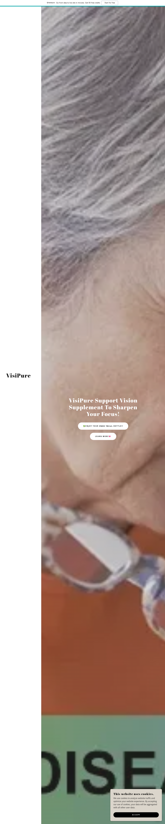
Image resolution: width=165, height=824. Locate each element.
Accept (136, 815)
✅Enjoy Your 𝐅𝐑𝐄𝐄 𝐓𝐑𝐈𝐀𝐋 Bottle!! (103, 426)
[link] (18, 377)
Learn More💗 (103, 436)
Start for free (110, 3)
